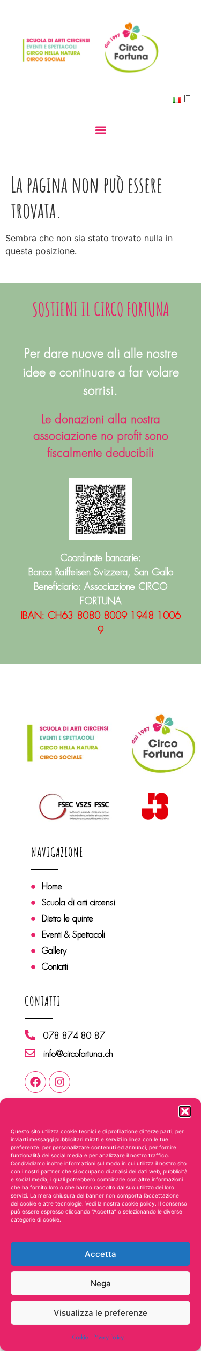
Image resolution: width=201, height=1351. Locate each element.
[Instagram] (59, 1082)
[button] (185, 1111)
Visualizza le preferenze (100, 1313)
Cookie (80, 1337)
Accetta (100, 1254)
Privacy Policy (108, 1337)
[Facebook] (35, 1082)
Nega (101, 1283)
